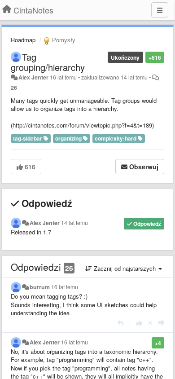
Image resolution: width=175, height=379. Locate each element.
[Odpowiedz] (120, 322)
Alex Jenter (33, 77)
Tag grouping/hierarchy (48, 62)
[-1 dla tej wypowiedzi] (161, 322)
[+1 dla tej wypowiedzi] (139, 322)
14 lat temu (74, 223)
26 (14, 88)
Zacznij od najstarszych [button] (125, 268)
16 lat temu (64, 287)
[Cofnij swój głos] (150, 322)
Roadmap (23, 39)
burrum (40, 287)
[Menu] (159, 10)
